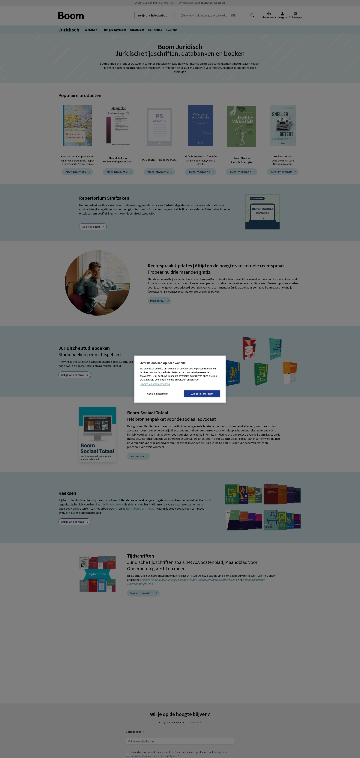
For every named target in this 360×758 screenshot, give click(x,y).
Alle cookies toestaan (202, 393)
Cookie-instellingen (157, 393)
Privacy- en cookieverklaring (155, 384)
